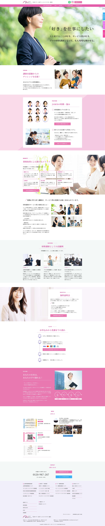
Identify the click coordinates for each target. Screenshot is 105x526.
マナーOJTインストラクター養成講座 (30, 488)
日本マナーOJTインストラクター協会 (42, 517)
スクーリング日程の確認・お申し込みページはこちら (54, 349)
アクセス (73, 498)
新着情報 (40, 421)
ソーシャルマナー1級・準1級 (44, 488)
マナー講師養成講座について (60, 486)
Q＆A (24, 510)
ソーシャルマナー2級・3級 (44, 491)
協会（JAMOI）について (76, 486)
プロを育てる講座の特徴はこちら (62, 124)
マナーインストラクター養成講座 (61, 488)
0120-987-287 (41, 474)
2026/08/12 (40, 419)
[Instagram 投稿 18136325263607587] (67, 429)
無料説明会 (104, 16)
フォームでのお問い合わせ (64, 476)
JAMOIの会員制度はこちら (31, 190)
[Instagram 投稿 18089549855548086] (77, 429)
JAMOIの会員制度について (77, 493)
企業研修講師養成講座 (47, 5)
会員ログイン (77, 2)
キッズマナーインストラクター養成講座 (46, 496)
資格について (74, 491)
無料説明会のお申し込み (63, 472)
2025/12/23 (40, 446)
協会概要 (73, 496)
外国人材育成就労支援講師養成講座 (29, 491)
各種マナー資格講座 (58, 5)
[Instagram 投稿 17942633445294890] (58, 429)
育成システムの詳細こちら (62, 143)
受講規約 (24, 512)
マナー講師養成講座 (69, 5)
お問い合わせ (104, 25)
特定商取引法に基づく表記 (77, 514)
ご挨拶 (73, 488)
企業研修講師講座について (28, 486)
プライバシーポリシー (67, 514)
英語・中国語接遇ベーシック (44, 493)
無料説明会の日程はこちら (58, 315)
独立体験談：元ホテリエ (27, 496)
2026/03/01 (40, 433)
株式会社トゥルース (42, 504)
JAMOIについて (79, 5)
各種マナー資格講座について (44, 486)
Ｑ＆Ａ (104, 33)
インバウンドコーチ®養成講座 (28, 493)
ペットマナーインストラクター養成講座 (62, 493)
